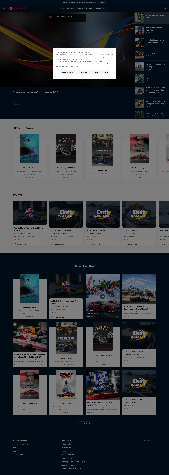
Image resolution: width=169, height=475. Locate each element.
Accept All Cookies (101, 72)
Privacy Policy (97, 64)
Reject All (84, 72)
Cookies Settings (67, 72)
